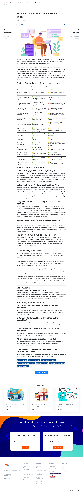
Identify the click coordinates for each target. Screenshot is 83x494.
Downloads (64, 469)
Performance (26, 477)
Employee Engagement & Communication (26, 468)
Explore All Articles (41, 372)
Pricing (29, 2)
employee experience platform (43, 73)
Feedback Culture (27, 472)
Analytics (25, 479)
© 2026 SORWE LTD (7, 490)
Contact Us (52, 466)
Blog (63, 466)
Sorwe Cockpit (39, 481)
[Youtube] (78, 490)
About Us (35, 2)
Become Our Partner (54, 469)
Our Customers (21, 2)
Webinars (64, 471)
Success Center (66, 474)
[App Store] (12, 475)
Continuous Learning (28, 474)
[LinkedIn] (70, 490)
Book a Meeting (57, 447)
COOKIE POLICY (24, 490)
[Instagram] (75, 490)
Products (12, 2)
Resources (41, 2)
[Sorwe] (5, 3)
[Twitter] (73, 490)
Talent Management (41, 470)
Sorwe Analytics (40, 483)
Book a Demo (68, 2)
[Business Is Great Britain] (56, 475)
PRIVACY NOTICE (16, 490)
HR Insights (52, 471)
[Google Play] (12, 478)
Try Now (25, 447)
